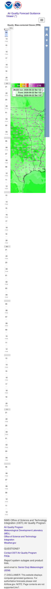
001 (11, 28)
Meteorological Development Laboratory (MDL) (23, 532)
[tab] (46, 29)
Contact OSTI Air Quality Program (20, 552)
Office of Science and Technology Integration (20, 538)
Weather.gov (10, 542)
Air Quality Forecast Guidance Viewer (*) (23, 14)
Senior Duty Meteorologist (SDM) (23, 569)
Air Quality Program (13, 527)
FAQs (7, 555)
